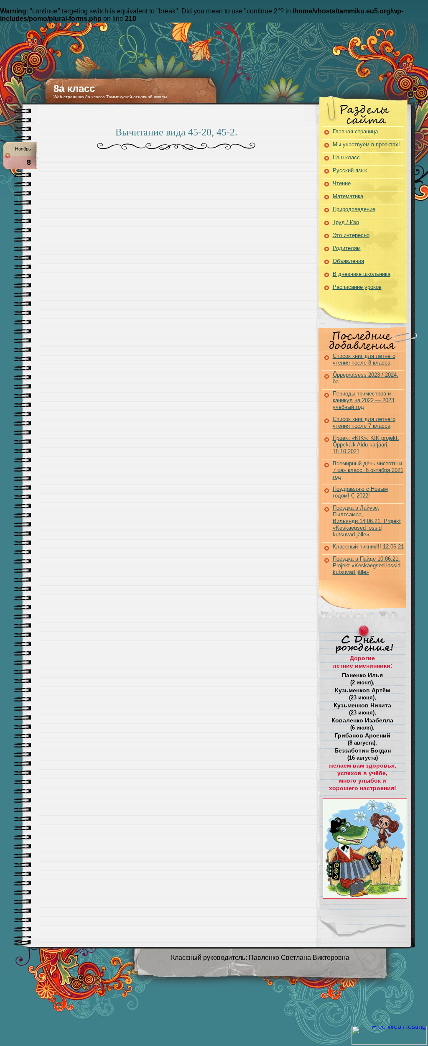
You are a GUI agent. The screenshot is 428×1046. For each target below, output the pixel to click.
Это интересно (351, 235)
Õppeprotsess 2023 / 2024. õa (365, 378)
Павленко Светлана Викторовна (299, 957)
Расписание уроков (357, 287)
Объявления (348, 261)
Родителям (347, 248)
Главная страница (355, 131)
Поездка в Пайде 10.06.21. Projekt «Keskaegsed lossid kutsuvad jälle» (366, 565)
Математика (348, 196)
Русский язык (350, 170)
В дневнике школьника (361, 274)
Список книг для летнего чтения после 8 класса (364, 359)
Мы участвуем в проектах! (366, 144)
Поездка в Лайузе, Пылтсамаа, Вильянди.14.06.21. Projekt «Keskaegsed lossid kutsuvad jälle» (367, 521)
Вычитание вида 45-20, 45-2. (176, 132)
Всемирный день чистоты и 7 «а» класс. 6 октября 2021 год (368, 470)
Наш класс (346, 157)
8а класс (74, 88)
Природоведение (354, 209)
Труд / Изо (346, 222)
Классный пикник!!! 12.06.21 (368, 546)
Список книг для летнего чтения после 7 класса (364, 422)
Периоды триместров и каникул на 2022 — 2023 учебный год (363, 400)
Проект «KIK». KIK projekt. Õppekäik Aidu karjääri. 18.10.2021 (366, 444)
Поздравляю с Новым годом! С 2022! (360, 492)
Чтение (342, 183)
